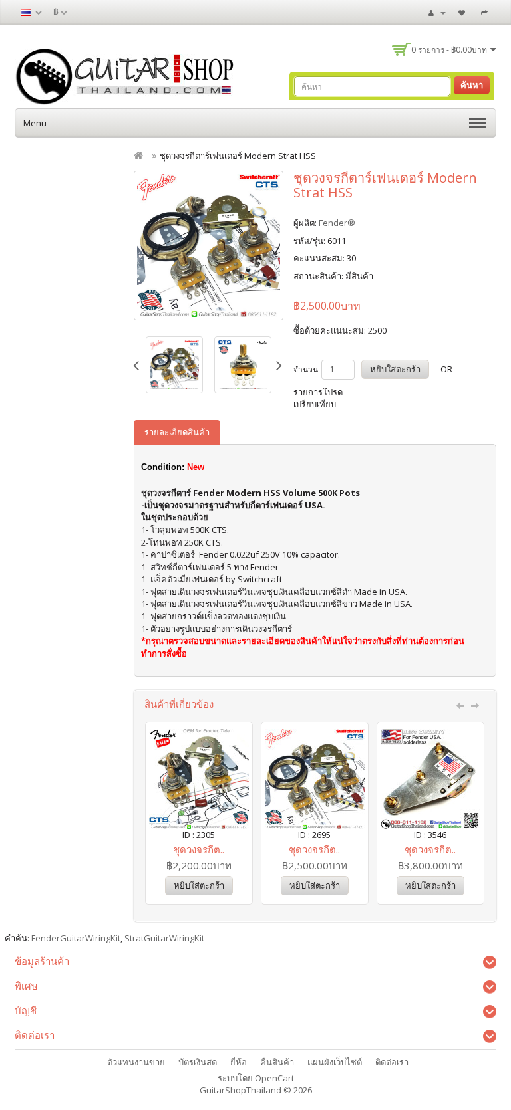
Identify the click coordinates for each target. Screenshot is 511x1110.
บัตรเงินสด (197, 1062)
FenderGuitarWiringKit (75, 938)
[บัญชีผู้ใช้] (437, 12)
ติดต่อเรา (392, 1062)
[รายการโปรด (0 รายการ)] (463, 12)
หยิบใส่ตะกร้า (395, 369)
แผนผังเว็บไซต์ (334, 1062)
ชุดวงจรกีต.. (198, 849)
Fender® (337, 223)
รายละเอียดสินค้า (177, 432)
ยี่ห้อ (238, 1062)
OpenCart (274, 1078)
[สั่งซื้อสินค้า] (486, 12)
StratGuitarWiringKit (164, 938)
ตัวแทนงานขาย (136, 1062)
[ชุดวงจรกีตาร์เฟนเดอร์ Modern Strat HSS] (208, 245)
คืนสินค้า (277, 1062)
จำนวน (305, 369)
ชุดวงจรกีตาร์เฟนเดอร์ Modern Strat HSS (238, 156)
